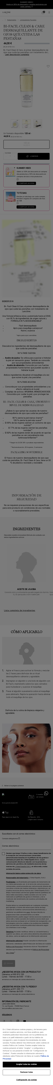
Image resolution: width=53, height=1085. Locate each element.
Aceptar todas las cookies (26, 1064)
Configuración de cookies (26, 1080)
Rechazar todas (26, 1072)
